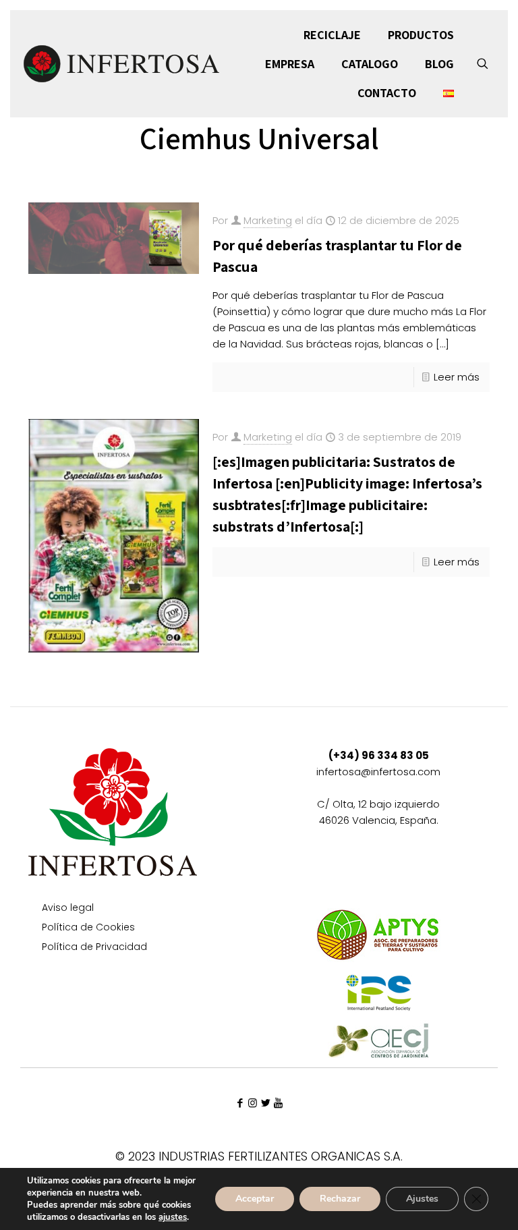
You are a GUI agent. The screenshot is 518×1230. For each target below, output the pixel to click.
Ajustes (422, 1198)
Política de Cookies (88, 928)
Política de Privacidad (94, 947)
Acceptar (254, 1198)
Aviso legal (68, 908)
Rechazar (340, 1198)
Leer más (457, 377)
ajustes (173, 1217)
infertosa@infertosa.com (378, 771)
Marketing (267, 220)
